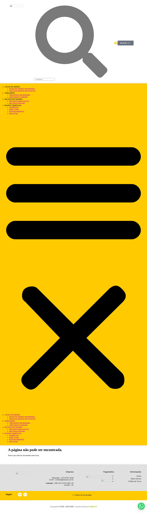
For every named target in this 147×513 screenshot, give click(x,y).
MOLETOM (13, 114)
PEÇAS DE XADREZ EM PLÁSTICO (22, 91)
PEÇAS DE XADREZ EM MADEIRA (22, 89)
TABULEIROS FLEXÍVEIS (18, 97)
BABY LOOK (14, 110)
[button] (73, 264)
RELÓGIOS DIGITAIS (17, 103)
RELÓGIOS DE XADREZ (13, 99)
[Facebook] (20, 494)
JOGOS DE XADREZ (12, 87)
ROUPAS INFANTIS (16, 112)
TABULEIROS (10, 93)
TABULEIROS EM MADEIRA (19, 95)
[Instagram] (25, 494)
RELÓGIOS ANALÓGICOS (19, 101)
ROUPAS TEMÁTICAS (13, 105)
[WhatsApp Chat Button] (141, 506)
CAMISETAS (13, 108)
